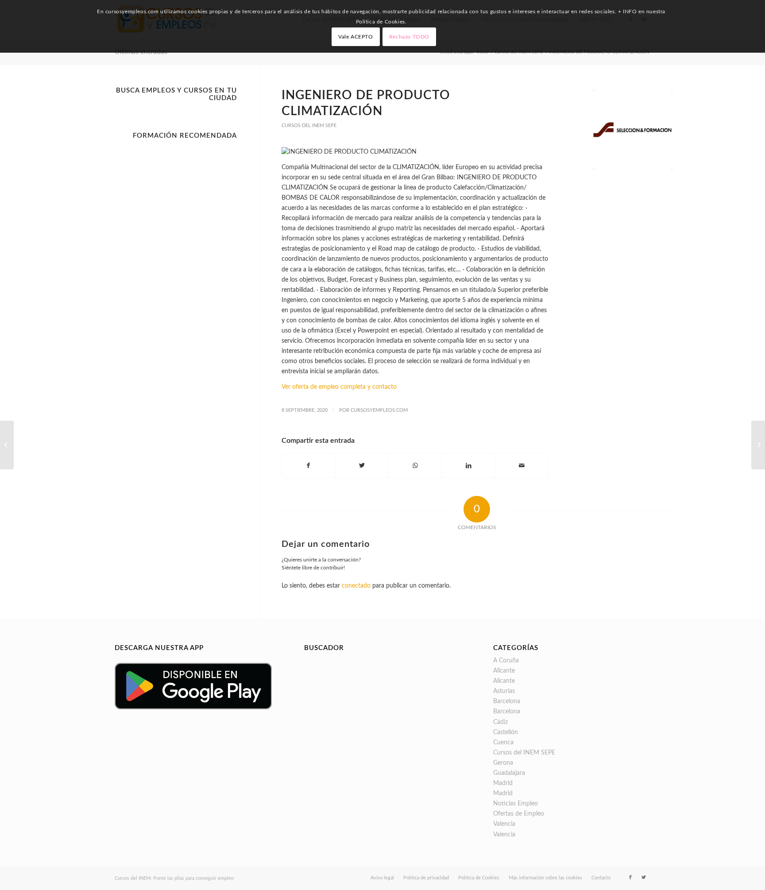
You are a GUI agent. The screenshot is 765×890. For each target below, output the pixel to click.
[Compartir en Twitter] (362, 466)
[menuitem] (382, 878)
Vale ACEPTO (355, 36)
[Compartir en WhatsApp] (415, 466)
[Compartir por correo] (521, 466)
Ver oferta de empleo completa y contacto (339, 387)
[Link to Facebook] (630, 877)
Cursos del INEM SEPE (309, 125)
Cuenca (503, 742)
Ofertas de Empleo (518, 814)
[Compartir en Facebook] (308, 466)
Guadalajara (509, 773)
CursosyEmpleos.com (379, 410)
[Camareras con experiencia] (7, 445)
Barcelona (506, 701)
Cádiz (500, 722)
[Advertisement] (176, 276)
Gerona (503, 763)
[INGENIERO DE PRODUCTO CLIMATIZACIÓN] (632, 130)
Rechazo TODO (409, 36)
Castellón (505, 732)
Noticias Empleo (515, 804)
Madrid (503, 783)
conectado (356, 586)
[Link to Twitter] (643, 877)
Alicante (504, 671)
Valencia (504, 824)
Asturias (504, 691)
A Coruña (506, 661)
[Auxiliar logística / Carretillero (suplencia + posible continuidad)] (758, 445)
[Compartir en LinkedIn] (468, 466)
